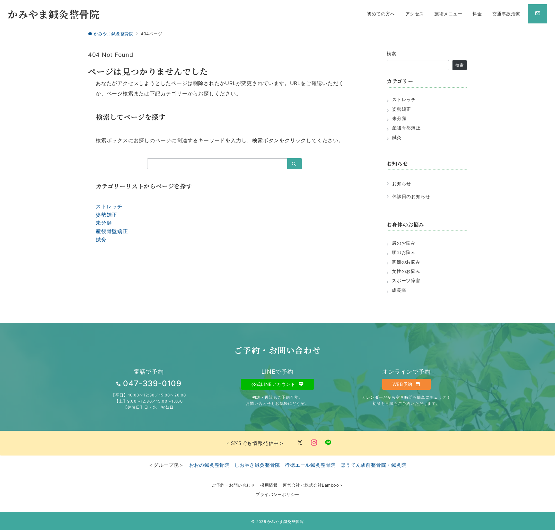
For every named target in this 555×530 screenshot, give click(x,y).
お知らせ (401, 183)
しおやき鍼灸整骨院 (257, 465)
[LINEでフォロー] (328, 443)
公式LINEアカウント (274, 384)
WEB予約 (403, 384)
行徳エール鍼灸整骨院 (310, 465)
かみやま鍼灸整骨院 (54, 14)
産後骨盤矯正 (112, 231)
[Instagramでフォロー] (314, 443)
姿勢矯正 (106, 215)
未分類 (104, 223)
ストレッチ (109, 206)
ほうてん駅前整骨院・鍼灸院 (373, 465)
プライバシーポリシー (277, 494)
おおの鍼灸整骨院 (209, 465)
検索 (392, 53)
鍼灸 (101, 239)
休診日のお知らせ (411, 196)
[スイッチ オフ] (537, 13)
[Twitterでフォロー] (300, 443)
